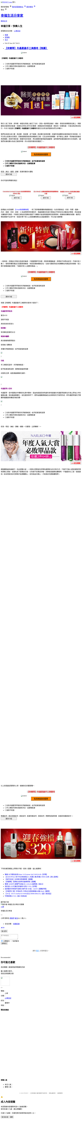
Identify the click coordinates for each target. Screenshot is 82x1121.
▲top (2, 927)
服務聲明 (60, 1093)
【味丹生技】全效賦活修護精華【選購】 (19, 879)
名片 (6, 40)
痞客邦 (12, 918)
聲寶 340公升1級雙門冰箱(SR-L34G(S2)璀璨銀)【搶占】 (24, 884)
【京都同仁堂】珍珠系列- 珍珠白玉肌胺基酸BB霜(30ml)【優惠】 (27, 891)
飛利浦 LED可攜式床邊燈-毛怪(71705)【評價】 (21, 886)
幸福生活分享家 (12, 15)
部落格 (7, 37)
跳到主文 (4, 21)
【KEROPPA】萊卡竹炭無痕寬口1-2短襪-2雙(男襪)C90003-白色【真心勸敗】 (32, 877)
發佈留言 (4, 943)
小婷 (2, 907)
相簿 (6, 35)
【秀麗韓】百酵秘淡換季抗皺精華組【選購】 (21, 881)
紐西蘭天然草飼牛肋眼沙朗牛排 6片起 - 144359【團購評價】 (26, 889)
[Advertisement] (41, 1043)
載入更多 (4, 931)
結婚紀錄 (16, 924)
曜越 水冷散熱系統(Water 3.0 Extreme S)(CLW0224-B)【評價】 (26, 874)
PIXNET (26, 1093)
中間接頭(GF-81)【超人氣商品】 (16, 896)
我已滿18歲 (5, 1117)
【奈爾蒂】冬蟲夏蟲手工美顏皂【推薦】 (26, 48)
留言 (16, 918)
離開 (11, 1117)
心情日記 (17, 31)
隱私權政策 (52, 1093)
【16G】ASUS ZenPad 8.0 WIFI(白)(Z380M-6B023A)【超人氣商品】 (28, 893)
